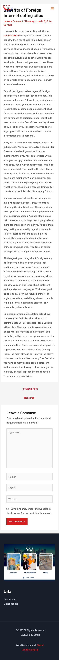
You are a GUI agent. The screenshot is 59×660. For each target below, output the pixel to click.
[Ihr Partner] (7, 8)
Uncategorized (33, 21)
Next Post (30, 397)
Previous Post (30, 388)
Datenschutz (11, 603)
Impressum (10, 599)
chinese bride (11, 35)
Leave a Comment (13, 21)
